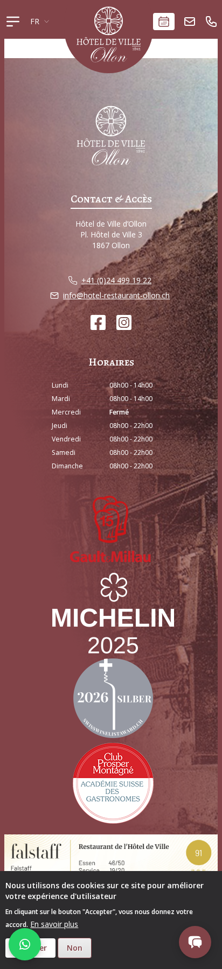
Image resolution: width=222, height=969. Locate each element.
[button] (195, 942)
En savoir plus (54, 924)
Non (74, 948)
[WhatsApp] (25, 944)
